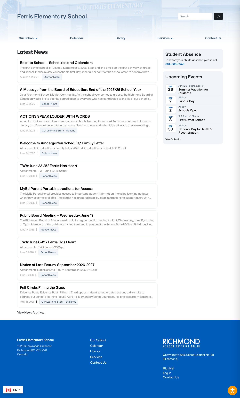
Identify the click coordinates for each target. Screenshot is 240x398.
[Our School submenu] (36, 38)
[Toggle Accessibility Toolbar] (232, 390)
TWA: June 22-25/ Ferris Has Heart (48, 165)
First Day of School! (191, 120)
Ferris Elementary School (52, 16)
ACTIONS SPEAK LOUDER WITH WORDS (55, 116)
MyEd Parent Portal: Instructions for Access (56, 188)
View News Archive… (31, 312)
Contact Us (171, 377)
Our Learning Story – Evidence (58, 301)
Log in (167, 373)
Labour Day (186, 101)
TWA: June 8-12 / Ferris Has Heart (48, 242)
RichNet (168, 368)
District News (52, 77)
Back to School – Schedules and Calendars (56, 62)
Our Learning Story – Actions (58, 130)
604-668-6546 (174, 64)
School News (49, 104)
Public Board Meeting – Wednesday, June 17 (56, 215)
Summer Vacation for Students (193, 91)
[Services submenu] (171, 38)
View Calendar (173, 139)
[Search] (218, 16)
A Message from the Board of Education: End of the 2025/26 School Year (80, 89)
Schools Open (188, 110)
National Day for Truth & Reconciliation (195, 131)
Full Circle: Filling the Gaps (42, 287)
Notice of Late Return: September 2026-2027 (57, 264)
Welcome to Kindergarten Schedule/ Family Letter (62, 143)
